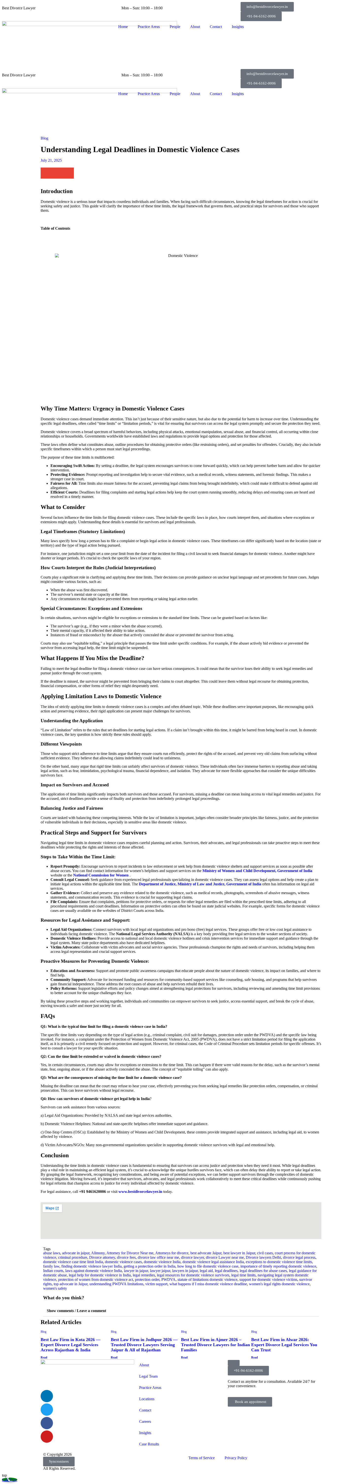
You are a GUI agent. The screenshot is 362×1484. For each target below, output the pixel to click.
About (195, 27)
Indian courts (53, 1271)
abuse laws (51, 1253)
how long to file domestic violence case (207, 1266)
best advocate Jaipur (205, 1253)
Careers (145, 1421)
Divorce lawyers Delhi (263, 1257)
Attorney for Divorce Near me (129, 1253)
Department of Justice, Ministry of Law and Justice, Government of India (200, 884)
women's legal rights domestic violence (279, 1284)
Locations (146, 1399)
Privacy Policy (236, 1458)
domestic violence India (162, 1262)
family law (51, 1266)
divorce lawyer (192, 1257)
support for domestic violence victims (268, 1279)
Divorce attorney (102, 1257)
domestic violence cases (123, 1262)
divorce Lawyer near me (225, 1257)
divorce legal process (299, 1257)
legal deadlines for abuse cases (263, 1271)
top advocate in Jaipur (70, 1284)
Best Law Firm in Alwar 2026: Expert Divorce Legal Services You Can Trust (284, 1344)
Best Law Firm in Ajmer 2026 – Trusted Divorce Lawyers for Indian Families (215, 1344)
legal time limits (243, 1275)
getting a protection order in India (149, 1266)
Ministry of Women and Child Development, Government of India (257, 871)
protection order (147, 1279)
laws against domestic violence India (93, 1271)
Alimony (98, 1253)
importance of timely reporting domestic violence (278, 1266)
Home (123, 27)
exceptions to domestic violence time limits (279, 1262)
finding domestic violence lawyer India (91, 1266)
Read (44, 1357)
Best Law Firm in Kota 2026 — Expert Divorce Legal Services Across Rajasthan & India (70, 1344)
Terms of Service (201, 1458)
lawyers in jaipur (185, 1271)
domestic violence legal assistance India (213, 1262)
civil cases (265, 1253)
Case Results (149, 1444)
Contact (216, 27)
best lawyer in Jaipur (239, 1253)
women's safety (55, 1288)
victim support (156, 1284)
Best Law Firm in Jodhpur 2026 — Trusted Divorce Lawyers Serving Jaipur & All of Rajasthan (144, 1344)
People (175, 27)
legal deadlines (226, 1271)
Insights (238, 27)
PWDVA (168, 1279)
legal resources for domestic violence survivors (193, 1275)
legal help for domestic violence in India (100, 1275)
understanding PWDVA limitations (116, 1284)
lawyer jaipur (160, 1271)
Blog (44, 138)
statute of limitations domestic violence (207, 1279)
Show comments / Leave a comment (76, 1311)
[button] (267, 7)
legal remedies (144, 1275)
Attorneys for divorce (171, 1253)
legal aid (206, 1271)
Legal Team (148, 1376)
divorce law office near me (158, 1257)
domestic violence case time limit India (73, 1262)
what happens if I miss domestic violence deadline (208, 1284)
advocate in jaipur (75, 1253)
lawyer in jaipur (136, 1271)
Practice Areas (149, 27)
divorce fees (126, 1257)
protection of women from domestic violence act (95, 1279)
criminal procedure (72, 1257)
